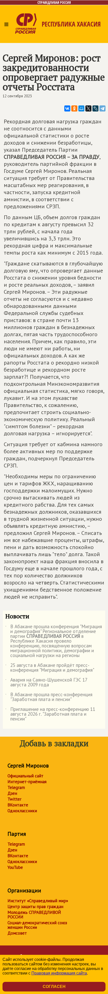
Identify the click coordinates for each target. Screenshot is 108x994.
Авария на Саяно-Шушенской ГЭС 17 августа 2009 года (46, 682)
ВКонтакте (18, 805)
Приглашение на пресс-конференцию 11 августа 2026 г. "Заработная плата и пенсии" (50, 714)
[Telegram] (102, 108)
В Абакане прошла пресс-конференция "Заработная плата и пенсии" (48, 697)
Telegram (16, 787)
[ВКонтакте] (67, 108)
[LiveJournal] (95, 108)
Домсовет (17, 933)
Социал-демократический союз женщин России (37, 925)
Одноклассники (22, 810)
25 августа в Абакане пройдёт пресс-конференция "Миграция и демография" (49, 668)
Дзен (12, 793)
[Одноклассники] (74, 108)
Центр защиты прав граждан (35, 906)
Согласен (54, 986)
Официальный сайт (25, 776)
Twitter (14, 799)
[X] (88, 108)
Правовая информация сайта (59, 973)
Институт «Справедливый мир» (38, 900)
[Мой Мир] (81, 108)
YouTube (15, 867)
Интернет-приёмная (27, 781)
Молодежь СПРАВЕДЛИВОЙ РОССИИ (34, 914)
